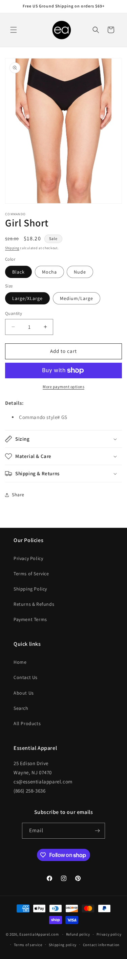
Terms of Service (31, 574)
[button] (13, 29)
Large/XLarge (27, 298)
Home (20, 662)
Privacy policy (109, 934)
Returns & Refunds (34, 604)
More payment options (63, 386)
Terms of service (28, 944)
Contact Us (26, 677)
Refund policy (78, 934)
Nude (80, 272)
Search (21, 708)
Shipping (12, 248)
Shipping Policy (30, 589)
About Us (24, 693)
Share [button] (18, 495)
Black (18, 272)
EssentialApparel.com (39, 934)
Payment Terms (30, 619)
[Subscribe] (97, 831)
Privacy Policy (28, 558)
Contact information (101, 944)
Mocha (49, 272)
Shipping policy (63, 944)
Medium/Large (76, 298)
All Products (27, 723)
